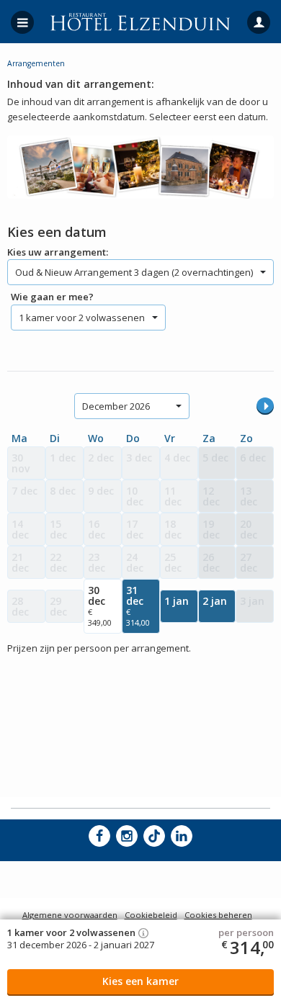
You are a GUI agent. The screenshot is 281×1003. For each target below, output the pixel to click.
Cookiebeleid (151, 914)
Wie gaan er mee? (52, 296)
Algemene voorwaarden (69, 914)
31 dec (138, 605)
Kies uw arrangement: (57, 252)
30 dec (100, 605)
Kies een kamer (140, 981)
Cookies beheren (218, 914)
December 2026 (116, 406)
